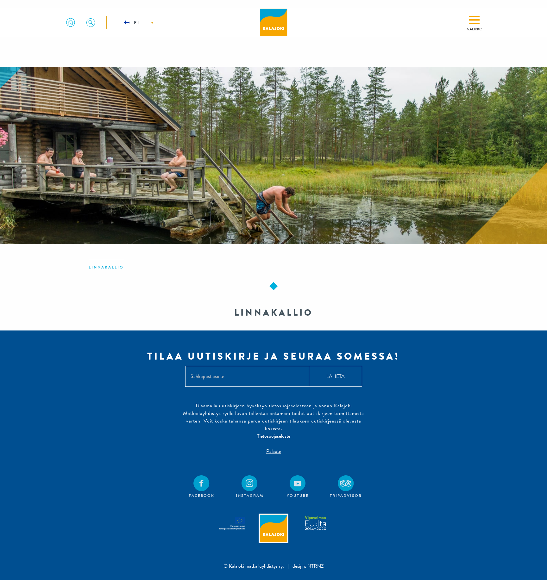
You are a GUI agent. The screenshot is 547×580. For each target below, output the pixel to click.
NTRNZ (315, 566)
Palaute (273, 451)
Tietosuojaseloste (273, 436)
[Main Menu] (474, 20)
